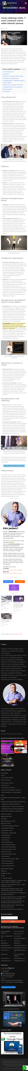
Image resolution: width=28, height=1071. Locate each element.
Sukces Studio (4, 958)
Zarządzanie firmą (16, 634)
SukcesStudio (9, 977)
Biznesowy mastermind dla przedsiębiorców (12, 909)
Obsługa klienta (5, 945)
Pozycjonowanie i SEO (19, 947)
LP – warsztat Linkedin (6, 878)
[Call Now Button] (24, 1068)
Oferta (2, 795)
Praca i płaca (4, 950)
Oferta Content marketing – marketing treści (12, 811)
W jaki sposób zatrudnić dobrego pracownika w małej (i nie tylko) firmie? (18, 605)
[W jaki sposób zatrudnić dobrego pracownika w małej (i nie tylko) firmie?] (18, 599)
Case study (16, 936)
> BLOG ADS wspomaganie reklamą (10, 825)
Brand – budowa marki (6, 936)
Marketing (3, 943)
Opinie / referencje (5, 780)
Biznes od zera (17, 933)
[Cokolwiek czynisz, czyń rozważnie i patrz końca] (7, 746)
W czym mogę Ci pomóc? (7, 783)
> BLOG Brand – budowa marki (8, 833)
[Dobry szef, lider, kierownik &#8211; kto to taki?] (6, 599)
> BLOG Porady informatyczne (8, 847)
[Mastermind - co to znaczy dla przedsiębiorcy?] (7, 759)
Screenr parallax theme (8, 1068)
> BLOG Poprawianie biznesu (8, 844)
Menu (25, 3)
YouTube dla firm (5, 960)
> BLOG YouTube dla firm (7, 863)
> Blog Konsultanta (5, 835)
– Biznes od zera (5, 785)
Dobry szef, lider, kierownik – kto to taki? (5, 604)
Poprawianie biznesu (19, 945)
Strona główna (4, 773)
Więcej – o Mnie (8, 581)
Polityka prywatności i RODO (8, 821)
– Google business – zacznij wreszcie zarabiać (12, 806)
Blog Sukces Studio (5, 823)
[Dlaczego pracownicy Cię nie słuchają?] (6, 616)
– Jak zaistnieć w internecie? (8, 787)
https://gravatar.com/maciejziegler (14, 982)
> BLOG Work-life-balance (7, 861)
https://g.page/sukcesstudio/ (12, 1009)
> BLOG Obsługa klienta (7, 842)
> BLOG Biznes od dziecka (7, 828)
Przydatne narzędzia (6, 814)
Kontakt (3, 875)
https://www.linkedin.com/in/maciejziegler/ (12, 570)
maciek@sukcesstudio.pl (9, 973)
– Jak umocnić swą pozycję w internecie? (11, 790)
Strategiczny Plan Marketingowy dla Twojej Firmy (13, 801)
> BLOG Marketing (5, 837)
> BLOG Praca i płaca (6, 851)
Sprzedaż (3, 954)
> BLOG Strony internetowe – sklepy (10, 858)
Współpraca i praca (6, 873)
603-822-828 (6, 971)
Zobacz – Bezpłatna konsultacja (14, 587)
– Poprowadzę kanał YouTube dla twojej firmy (12, 808)
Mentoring (16, 943)
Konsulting (16, 940)
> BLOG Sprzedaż (5, 856)
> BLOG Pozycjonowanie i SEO (8, 849)
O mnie (3, 775)
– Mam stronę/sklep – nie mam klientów (11, 792)
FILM (2, 940)
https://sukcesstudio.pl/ (8, 975)
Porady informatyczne (6, 947)
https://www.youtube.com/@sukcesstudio (12, 573)
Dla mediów (4, 818)
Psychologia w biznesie (19, 950)
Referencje (3, 871)
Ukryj (23, 69)
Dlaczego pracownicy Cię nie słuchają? (6, 620)
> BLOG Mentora (5, 840)
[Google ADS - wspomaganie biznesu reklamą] (20, 746)
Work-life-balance (18, 958)
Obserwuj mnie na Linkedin (8, 987)
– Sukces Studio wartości (7, 777)
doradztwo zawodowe (19, 938)
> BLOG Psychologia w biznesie (8, 854)
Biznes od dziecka (18, 931)
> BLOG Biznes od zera (6, 830)
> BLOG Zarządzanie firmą (7, 865)
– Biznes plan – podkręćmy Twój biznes (10, 804)
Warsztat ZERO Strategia (7, 868)
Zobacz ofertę (20, 581)
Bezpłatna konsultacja (6, 816)
